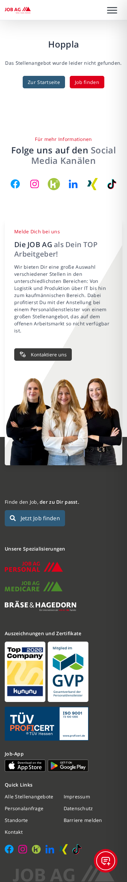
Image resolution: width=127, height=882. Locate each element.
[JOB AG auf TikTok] (112, 184)
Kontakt (14, 832)
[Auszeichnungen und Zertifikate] (63, 672)
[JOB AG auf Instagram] (34, 184)
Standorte (16, 820)
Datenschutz (78, 808)
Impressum (77, 796)
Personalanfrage (24, 808)
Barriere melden (83, 820)
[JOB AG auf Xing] (92, 184)
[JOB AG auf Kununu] (54, 184)
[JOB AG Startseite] (18, 10)
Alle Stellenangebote (29, 796)
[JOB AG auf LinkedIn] (73, 184)
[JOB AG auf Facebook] (15, 184)
